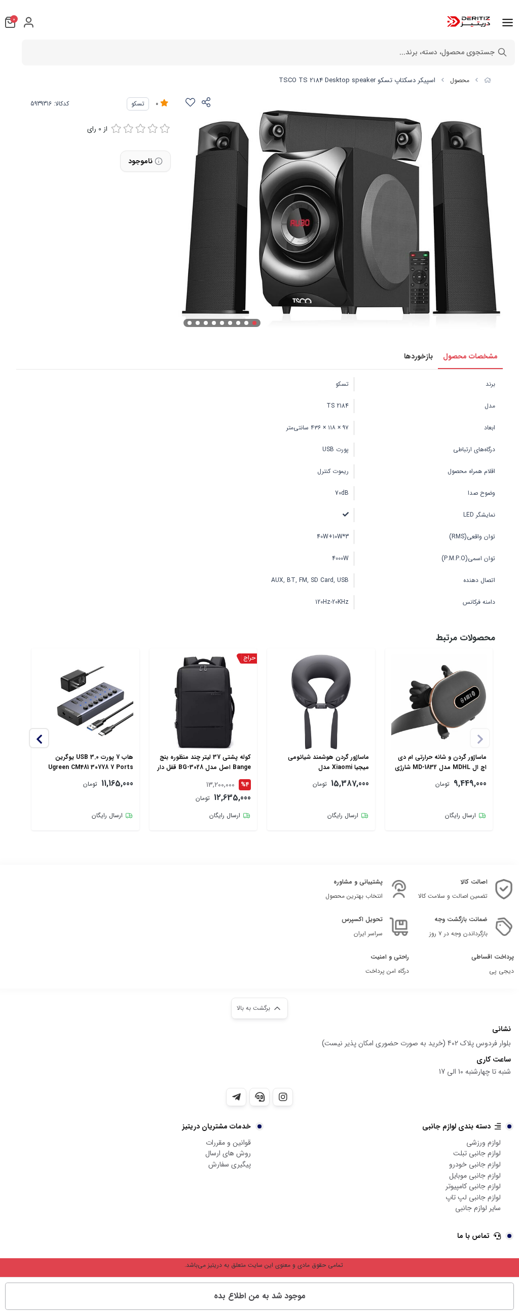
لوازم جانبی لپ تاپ (473, 1197)
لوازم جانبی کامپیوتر (473, 1186)
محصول (459, 80)
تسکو (137, 103)
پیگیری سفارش (229, 1164)
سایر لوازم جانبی (478, 1208)
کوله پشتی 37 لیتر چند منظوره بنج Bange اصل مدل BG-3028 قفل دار (204, 762)
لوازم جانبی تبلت (477, 1153)
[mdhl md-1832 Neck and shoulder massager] (439, 702)
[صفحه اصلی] (487, 80)
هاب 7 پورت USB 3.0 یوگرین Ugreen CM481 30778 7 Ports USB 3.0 (90, 762)
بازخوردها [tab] (418, 356)
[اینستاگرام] (283, 1097)
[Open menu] (507, 22)
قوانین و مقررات (228, 1142)
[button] (39, 738)
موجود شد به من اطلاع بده (260, 1296)
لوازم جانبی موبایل (475, 1175)
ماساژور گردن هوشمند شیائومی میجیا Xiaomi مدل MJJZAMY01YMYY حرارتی (328, 762)
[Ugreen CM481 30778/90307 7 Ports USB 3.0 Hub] (85, 702)
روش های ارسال (228, 1153)
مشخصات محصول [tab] (470, 356)
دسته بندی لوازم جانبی (456, 1126)
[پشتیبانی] (259, 1097)
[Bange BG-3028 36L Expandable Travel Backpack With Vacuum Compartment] (203, 702)
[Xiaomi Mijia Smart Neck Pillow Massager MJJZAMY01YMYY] (321, 702)
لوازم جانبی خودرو (475, 1164)
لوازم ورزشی (483, 1142)
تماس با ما (473, 1236)
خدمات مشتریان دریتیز (216, 1126)
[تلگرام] (236, 1097)
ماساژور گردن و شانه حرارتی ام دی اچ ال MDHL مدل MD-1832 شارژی (441, 762)
